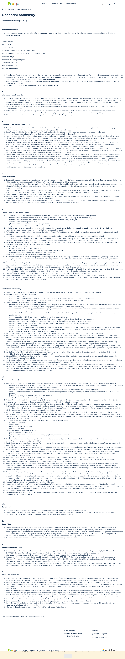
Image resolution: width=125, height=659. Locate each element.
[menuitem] (44, 3)
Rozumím (68, 656)
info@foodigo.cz (100, 634)
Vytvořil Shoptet (111, 650)
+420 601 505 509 (100, 637)
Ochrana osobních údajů (73, 633)
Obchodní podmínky (71, 636)
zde (62, 656)
